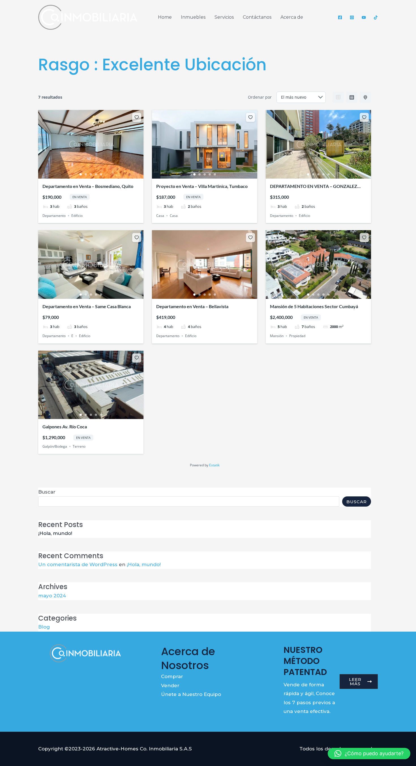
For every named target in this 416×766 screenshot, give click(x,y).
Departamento (54, 215)
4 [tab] (96, 174)
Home (165, 17)
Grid (338, 97)
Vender (170, 685)
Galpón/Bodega (54, 446)
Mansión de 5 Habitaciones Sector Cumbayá (314, 306)
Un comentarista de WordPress (77, 564)
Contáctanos (257, 17)
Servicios (224, 17)
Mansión (277, 335)
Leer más (355, 681)
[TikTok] (376, 17)
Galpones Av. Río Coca (64, 426)
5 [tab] (101, 174)
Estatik (214, 465)
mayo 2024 (52, 595)
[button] (369, 753)
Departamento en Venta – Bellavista (192, 306)
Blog (44, 627)
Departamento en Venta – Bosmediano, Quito (87, 186)
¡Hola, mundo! (55, 533)
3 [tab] (91, 174)
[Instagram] (352, 17)
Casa (160, 215)
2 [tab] (86, 174)
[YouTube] (364, 17)
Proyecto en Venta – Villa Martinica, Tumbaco (202, 186)
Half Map (365, 97)
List (351, 97)
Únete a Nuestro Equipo (191, 694)
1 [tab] (81, 174)
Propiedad (297, 335)
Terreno (79, 446)
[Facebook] (340, 17)
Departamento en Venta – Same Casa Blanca (86, 306)
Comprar (172, 676)
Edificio (77, 215)
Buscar (46, 492)
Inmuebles (193, 17)
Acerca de (291, 17)
